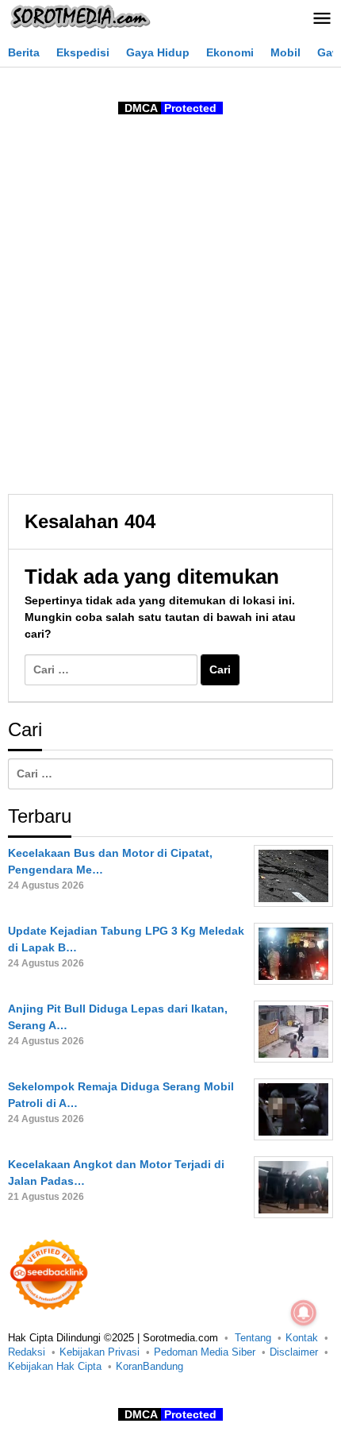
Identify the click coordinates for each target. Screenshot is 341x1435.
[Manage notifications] (303, 1312)
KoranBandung (149, 1366)
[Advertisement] (170, 307)
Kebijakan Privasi (99, 1352)
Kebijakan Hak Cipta (55, 1366)
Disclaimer (294, 1352)
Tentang (253, 1338)
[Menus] (322, 19)
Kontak (301, 1338)
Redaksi (26, 1352)
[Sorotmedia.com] (79, 16)
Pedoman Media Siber (204, 1352)
